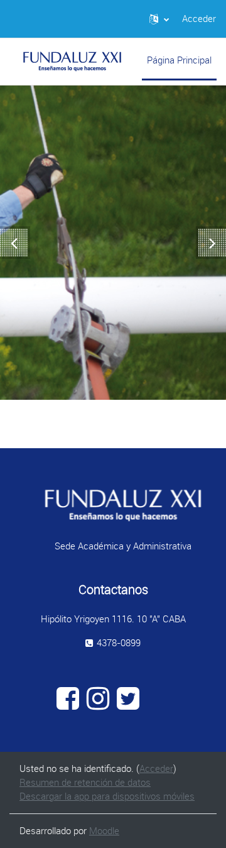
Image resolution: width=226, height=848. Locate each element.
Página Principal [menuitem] (179, 60)
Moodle (104, 831)
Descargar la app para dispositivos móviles (107, 796)
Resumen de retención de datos (85, 782)
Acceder (199, 19)
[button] (159, 19)
